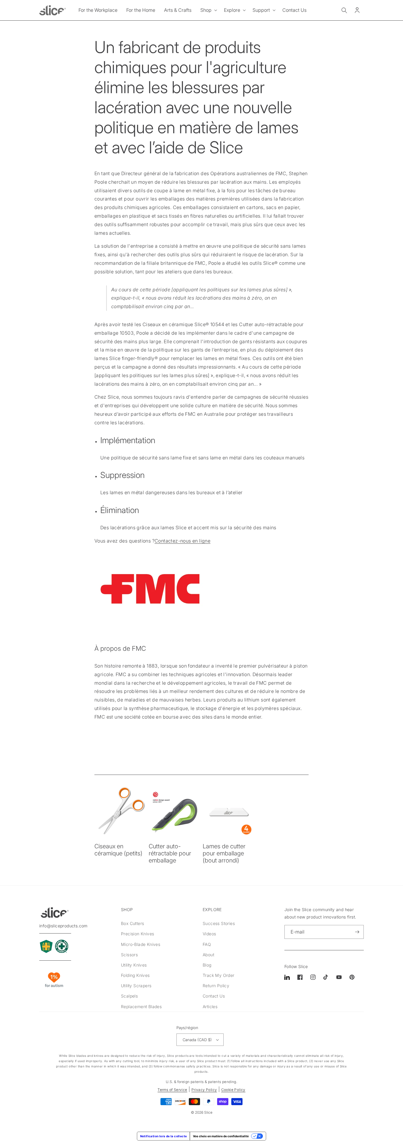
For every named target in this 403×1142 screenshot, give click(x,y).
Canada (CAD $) (197, 1039)
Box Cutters (132, 923)
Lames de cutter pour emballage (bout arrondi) (224, 853)
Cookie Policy (233, 1089)
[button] (207, 10)
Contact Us (214, 995)
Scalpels (129, 995)
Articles (210, 1006)
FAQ (207, 944)
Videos (209, 933)
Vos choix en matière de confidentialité (221, 1136)
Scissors (129, 954)
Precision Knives (137, 933)
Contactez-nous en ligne (182, 541)
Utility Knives (134, 964)
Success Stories (219, 923)
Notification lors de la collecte (163, 1136)
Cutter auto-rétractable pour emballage (170, 853)
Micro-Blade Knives (140, 944)
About (208, 954)
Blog (207, 964)
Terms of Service (172, 1089)
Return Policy (216, 985)
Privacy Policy (204, 1089)
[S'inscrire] (356, 932)
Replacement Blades (141, 1006)
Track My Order (219, 975)
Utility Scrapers (136, 985)
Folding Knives (135, 975)
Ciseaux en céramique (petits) (118, 850)
